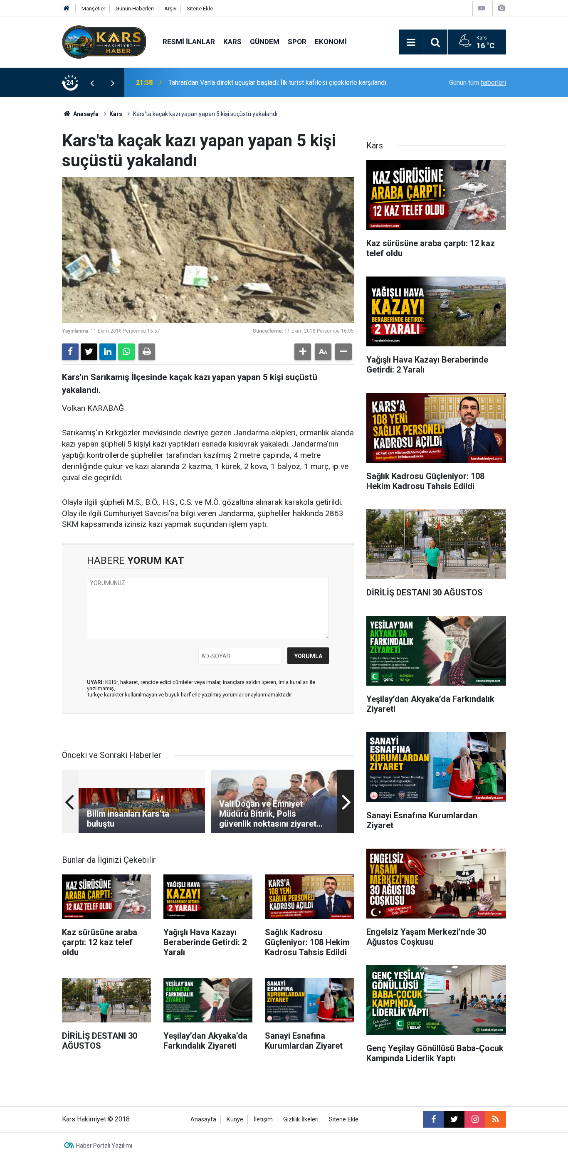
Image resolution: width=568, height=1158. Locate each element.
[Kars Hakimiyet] (104, 41)
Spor (297, 41)
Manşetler (93, 8)
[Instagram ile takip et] (474, 1119)
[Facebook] (70, 351)
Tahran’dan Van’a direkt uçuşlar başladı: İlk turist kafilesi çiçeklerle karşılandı (277, 82)
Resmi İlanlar (189, 41)
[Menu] (410, 42)
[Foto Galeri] (501, 8)
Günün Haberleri (135, 8)
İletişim (263, 1119)
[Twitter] (89, 351)
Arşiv (170, 8)
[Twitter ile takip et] (454, 1119)
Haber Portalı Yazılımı (104, 1145)
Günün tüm (477, 82)
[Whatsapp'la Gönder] (126, 351)
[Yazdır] (146, 351)
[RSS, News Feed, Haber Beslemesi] (495, 1119)
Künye (235, 1119)
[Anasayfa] (66, 8)
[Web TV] (481, 8)
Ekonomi (331, 41)
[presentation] (91, 83)
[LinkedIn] (107, 351)
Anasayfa (85, 114)
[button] (302, 351)
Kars (232, 41)
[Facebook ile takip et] (433, 1119)
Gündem (264, 41)
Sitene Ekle (200, 8)
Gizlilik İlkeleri (301, 1119)
